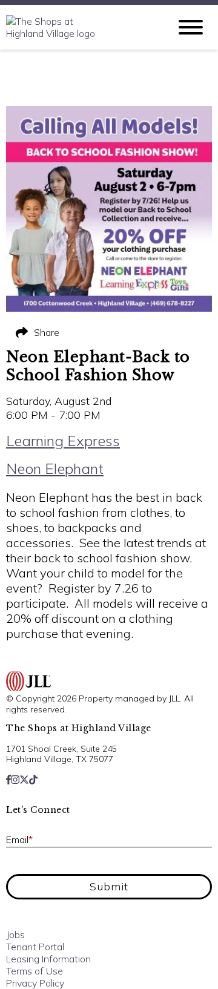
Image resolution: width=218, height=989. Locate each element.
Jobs (15, 934)
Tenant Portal (35, 947)
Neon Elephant (55, 468)
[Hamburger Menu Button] (191, 27)
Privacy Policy (35, 983)
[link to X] (24, 780)
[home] (78, 27)
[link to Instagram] (15, 780)
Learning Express (63, 441)
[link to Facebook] (8, 780)
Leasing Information (48, 959)
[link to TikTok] (33, 780)
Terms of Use (34, 971)
